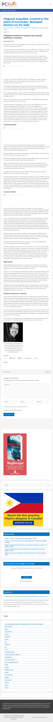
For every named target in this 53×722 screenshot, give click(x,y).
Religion (7, 677)
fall (5, 642)
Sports (6, 685)
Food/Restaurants (10, 652)
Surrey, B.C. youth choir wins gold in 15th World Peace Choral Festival (23, 541)
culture (7, 634)
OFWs (6, 664)
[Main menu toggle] (50, 4)
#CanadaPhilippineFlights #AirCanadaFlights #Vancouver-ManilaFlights (24, 624)
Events (6, 639)
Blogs (6, 629)
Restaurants (8, 680)
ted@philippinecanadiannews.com (39, 596)
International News (26, 27)
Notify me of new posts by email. (13, 410)
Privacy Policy (13, 719)
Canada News (17, 27)
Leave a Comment (8, 27)
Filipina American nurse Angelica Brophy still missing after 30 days (23, 553)
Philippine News (35, 27)
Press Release (9, 675)
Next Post (48, 371)
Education (7, 636)
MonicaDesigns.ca (43, 717)
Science (7, 682)
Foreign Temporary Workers (12, 654)
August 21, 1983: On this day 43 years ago (16, 538)
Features (7, 644)
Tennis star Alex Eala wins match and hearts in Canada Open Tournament (25, 549)
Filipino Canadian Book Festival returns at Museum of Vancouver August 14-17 (26, 545)
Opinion (7, 667)
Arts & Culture (8, 626)
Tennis (6, 687)
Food (6, 649)
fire (6, 647)
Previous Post (6, 371)
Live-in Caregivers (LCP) (11, 662)
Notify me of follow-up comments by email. (16, 406)
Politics (42, 27)
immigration (8, 657)
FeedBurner (30, 581)
